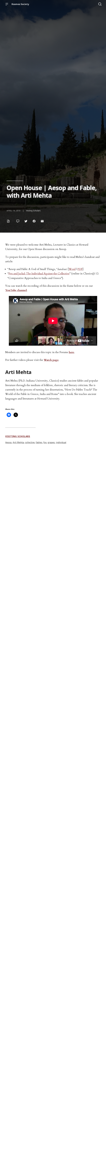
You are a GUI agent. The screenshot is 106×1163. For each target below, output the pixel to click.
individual (61, 442)
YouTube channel (16, 290)
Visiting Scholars (33, 210)
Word (72, 269)
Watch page (51, 360)
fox (45, 442)
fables (39, 442)
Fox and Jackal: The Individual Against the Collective (39, 273)
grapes (51, 442)
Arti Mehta (18, 442)
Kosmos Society (20, 4)
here (71, 352)
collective (30, 442)
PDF (79, 269)
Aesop (8, 442)
